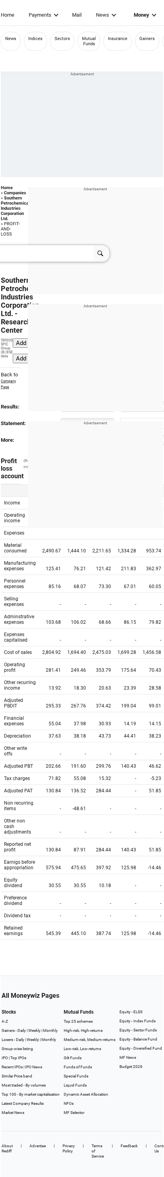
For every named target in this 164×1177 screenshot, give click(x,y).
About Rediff (7, 1148)
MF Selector (74, 1112)
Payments (40, 15)
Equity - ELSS (131, 1011)
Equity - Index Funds (137, 1021)
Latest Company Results (23, 1103)
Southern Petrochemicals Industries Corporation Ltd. (16, 208)
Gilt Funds (73, 1057)
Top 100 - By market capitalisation (31, 1094)
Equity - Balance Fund (138, 1039)
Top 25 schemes (78, 1021)
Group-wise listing (17, 1048)
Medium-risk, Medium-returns (89, 1039)
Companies (15, 193)
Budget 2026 (131, 1066)
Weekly (34, 1030)
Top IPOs (18, 1057)
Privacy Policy (68, 1148)
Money (141, 15)
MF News (127, 1057)
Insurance (117, 38)
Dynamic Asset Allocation (86, 1094)
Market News (13, 1112)
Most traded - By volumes (24, 1085)
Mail (77, 15)
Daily (22, 1030)
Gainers (147, 38)
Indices (35, 38)
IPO (5, 1057)
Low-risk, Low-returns (82, 1048)
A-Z (5, 1021)
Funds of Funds (78, 1067)
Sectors (62, 38)
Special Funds (76, 1076)
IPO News (33, 1067)
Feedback (129, 1145)
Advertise (37, 1145)
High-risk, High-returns (83, 1030)
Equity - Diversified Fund (140, 1048)
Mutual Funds (89, 41)
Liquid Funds (75, 1085)
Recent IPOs (12, 1067)
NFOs (69, 1103)
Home (7, 15)
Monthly (50, 1030)
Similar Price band (17, 1076)
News (102, 15)
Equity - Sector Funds (138, 1030)
